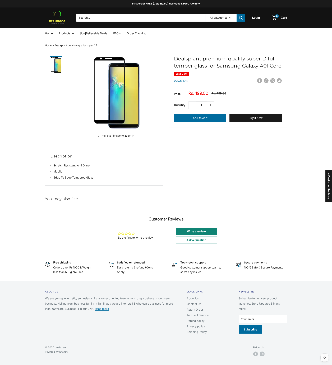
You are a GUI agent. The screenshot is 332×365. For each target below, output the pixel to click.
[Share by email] (279, 80)
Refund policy (196, 321)
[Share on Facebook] (259, 80)
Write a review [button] (196, 231)
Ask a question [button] (196, 240)
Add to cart (200, 118)
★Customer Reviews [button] (328, 186)
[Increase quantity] (210, 105)
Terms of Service (198, 315)
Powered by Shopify (56, 351)
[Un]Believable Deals (93, 33)
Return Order (195, 309)
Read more (102, 308)
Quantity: (180, 105)
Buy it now (255, 118)
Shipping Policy (197, 332)
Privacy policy (196, 326)
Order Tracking (136, 33)
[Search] (241, 18)
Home (49, 33)
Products (64, 33)
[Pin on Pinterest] (266, 80)
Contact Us (194, 304)
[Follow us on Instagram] (262, 354)
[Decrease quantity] (192, 105)
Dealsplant (182, 80)
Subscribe (250, 329)
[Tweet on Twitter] (272, 80)
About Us (193, 298)
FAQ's (117, 33)
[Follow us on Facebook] (255, 354)
